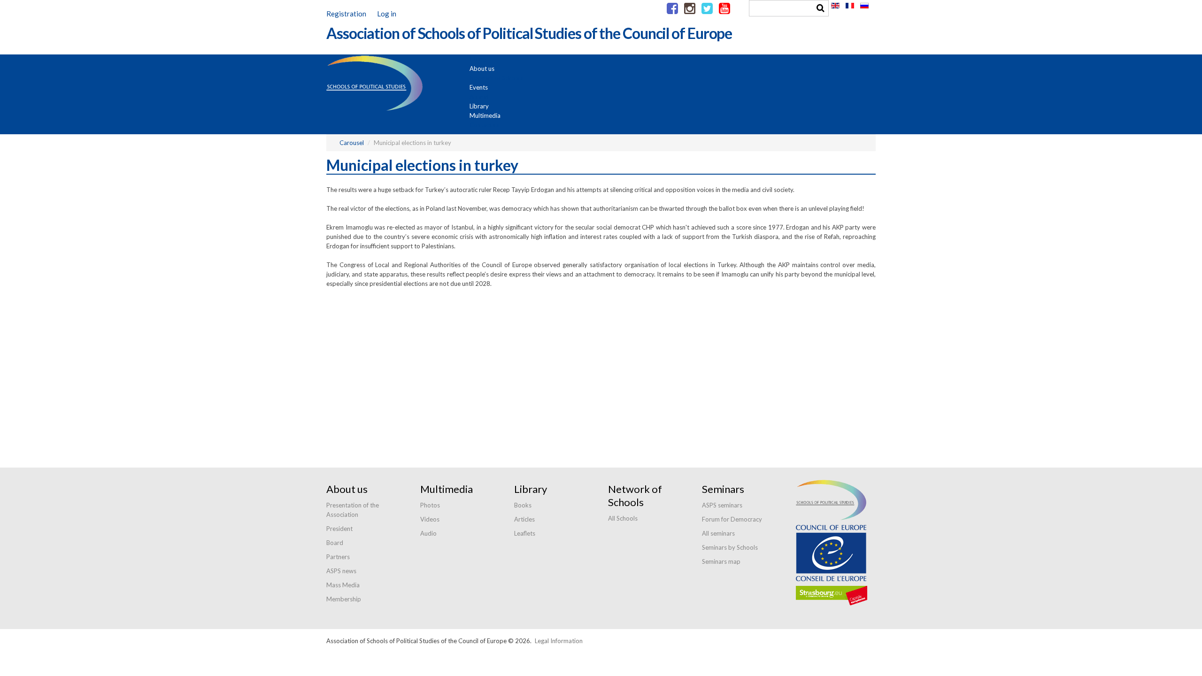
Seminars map (721, 561)
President (339, 528)
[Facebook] (672, 9)
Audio (428, 533)
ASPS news (341, 571)
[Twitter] (707, 9)
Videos (429, 519)
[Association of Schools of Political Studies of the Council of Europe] (529, 50)
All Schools (623, 518)
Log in (386, 13)
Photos (430, 505)
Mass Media (343, 585)
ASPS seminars (722, 505)
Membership (343, 599)
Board (334, 542)
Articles (524, 519)
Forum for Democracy (732, 519)
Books (523, 505)
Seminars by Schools (730, 547)
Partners (338, 557)
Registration (346, 13)
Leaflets (524, 533)
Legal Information (559, 641)
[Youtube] (724, 9)
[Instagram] (689, 9)
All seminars (718, 533)
